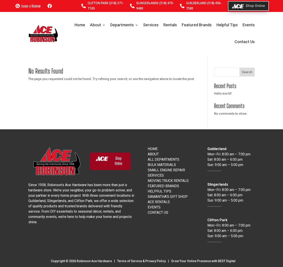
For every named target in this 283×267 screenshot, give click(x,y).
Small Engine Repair (166, 170)
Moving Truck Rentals (168, 181)
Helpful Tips (227, 25)
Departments (122, 25)
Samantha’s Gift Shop (168, 197)
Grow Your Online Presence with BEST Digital (203, 261)
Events (249, 25)
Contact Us (245, 41)
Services (151, 25)
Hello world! (223, 93)
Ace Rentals (159, 202)
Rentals (170, 25)
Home (80, 25)
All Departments (163, 159)
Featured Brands (197, 25)
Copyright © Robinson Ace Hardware (81, 261)
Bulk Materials (162, 165)
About (95, 25)
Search (247, 72)
